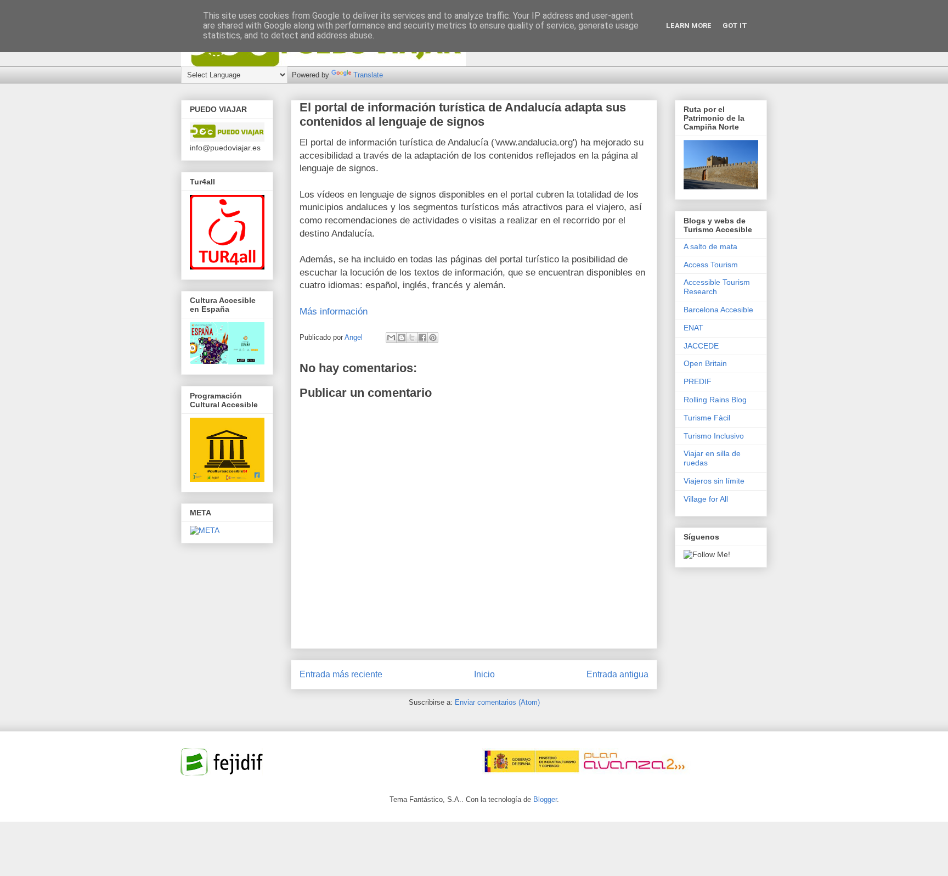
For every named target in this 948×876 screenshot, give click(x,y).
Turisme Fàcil (707, 417)
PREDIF (698, 381)
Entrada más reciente (341, 674)
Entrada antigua (617, 674)
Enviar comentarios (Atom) (497, 702)
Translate (368, 75)
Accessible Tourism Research (717, 287)
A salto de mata (710, 246)
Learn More (689, 25)
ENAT (693, 327)
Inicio (484, 674)
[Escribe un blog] (401, 337)
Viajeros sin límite (714, 480)
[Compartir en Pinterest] (432, 337)
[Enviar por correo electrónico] (391, 337)
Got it (735, 25)
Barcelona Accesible (718, 309)
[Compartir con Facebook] (422, 337)
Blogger (545, 799)
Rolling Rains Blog (715, 399)
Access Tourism (711, 264)
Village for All (706, 499)
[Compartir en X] (412, 337)
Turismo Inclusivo (714, 435)
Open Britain (705, 363)
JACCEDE (701, 345)
